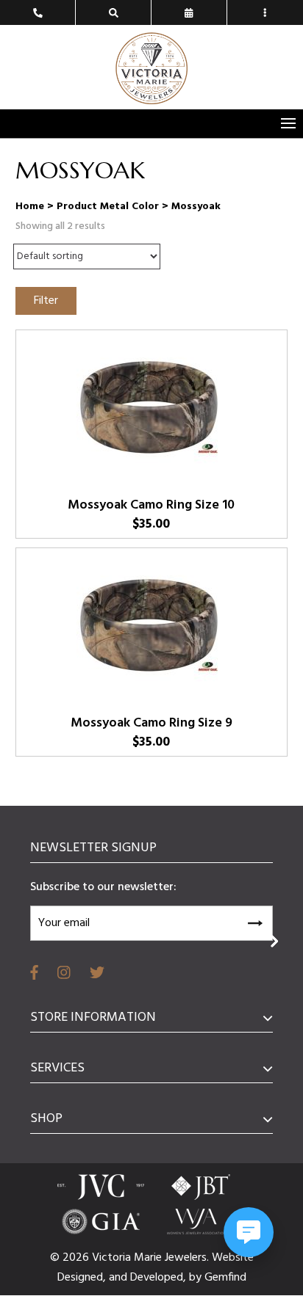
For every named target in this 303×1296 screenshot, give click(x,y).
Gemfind (225, 1277)
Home (29, 206)
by (196, 1277)
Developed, (159, 1277)
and (119, 1277)
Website (233, 1257)
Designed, (83, 1277)
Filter (46, 300)
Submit (254, 921)
